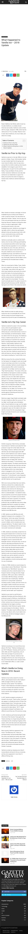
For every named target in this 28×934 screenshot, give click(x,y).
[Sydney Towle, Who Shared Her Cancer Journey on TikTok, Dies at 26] (5, 845)
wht (12, 761)
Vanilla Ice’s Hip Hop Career (11, 144)
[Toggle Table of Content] (23, 140)
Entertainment (4, 36)
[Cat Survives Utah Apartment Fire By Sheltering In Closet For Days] (5, 838)
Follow (23, 894)
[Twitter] (11, 75)
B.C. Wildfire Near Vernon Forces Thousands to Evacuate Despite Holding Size (18, 860)
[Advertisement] (14, 19)
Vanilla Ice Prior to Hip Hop (10, 142)
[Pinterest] (14, 75)
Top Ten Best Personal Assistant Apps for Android (21, 778)
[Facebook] (7, 75)
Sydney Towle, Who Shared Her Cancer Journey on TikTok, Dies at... (17, 845)
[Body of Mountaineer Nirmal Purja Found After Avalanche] (5, 853)
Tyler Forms (5, 71)
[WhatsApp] (18, 75)
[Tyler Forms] (14, 789)
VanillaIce (8, 761)
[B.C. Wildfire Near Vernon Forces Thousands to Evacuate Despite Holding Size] (5, 860)
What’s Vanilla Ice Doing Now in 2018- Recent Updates (13, 147)
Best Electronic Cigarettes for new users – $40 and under (6, 778)
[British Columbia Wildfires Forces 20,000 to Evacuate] (5, 831)
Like (24, 891)
